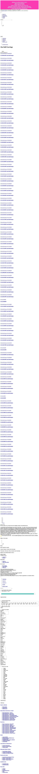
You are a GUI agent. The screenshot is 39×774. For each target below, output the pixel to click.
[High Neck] (2, 649)
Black (4, 695)
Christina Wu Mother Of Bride (7, 753)
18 (23, 602)
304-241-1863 (4, 10)
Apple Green (6, 670)
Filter (3, 51)
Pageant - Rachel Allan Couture (7, 758)
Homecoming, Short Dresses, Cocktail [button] (6, 710)
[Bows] (2, 635)
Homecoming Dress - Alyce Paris (8, 713)
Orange (5, 689)
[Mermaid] (2, 653)
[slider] (35, 594)
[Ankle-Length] (2, 642)
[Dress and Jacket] (3, 617)
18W (10, 603)
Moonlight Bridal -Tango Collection (8, 739)
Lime (4, 672)
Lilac (4, 680)
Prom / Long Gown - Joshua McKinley (9, 728)
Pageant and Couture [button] (4, 755)
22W (15, 603)
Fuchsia (5, 685)
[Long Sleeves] (3, 658)
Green (5, 671)
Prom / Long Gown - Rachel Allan (8, 731)
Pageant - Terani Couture (6, 759)
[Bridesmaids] (4, 612)
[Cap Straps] (3, 660)
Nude (4, 692)
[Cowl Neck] (2, 647)
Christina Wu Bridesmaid (6, 752)
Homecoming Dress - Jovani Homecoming (9, 715)
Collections (4, 579)
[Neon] (1, 631)
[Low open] (3, 627)
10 (15, 602)
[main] (19, 284)
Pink (4, 683)
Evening (3, 769)
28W (24, 603)
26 (31, 602)
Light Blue (5, 675)
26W (21, 603)
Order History (4, 566)
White (5, 698)
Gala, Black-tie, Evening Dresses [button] (6, 743)
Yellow (5, 668)
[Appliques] (2, 633)
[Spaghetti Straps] (3, 662)
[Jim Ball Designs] (6, 53)
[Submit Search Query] (11, 588)
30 (35, 602)
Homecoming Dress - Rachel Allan (8, 718)
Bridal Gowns (4, 708)
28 (33, 602)
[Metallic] (1, 630)
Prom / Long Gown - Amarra (7, 724)
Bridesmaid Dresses (5, 770)
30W (27, 603)
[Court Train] (2, 645)
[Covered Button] (3, 624)
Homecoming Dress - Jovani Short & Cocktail (10, 716)
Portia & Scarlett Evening (6, 746)
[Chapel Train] (2, 644)
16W (7, 603)
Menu (1, 36)
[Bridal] (4, 611)
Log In (3, 17)
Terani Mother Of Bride (6, 751)
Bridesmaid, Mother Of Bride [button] (5, 749)
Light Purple (6, 681)
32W (29, 603)
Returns (3, 557)
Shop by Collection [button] (3, 704)
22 (27, 602)
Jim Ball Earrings (5, 44)
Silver (4, 697)
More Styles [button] (2, 766)
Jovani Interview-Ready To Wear (8, 757)
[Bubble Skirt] (3, 620)
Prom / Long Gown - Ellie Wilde (8, 726)
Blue (4, 677)
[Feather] (2, 640)
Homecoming (4, 706)
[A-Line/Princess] (2, 651)
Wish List (3, 14)
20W (12, 603)
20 (25, 602)
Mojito (5, 669)
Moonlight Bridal (5, 738)
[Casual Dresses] (4, 613)
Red (4, 688)
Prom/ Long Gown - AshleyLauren (8, 725)
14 (19, 602)
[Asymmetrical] (2, 643)
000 (2, 602)
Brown (5, 694)
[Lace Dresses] (3, 618)
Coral (4, 690)
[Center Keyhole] (3, 622)
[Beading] (2, 634)
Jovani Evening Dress (6, 745)
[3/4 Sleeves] (3, 657)
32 (1, 603)
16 (21, 602)
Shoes (3, 771)
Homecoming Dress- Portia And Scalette (9, 717)
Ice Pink (5, 682)
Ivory (4, 691)
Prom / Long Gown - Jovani (7, 729)
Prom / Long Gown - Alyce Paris (8, 723)
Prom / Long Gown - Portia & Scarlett (9, 730)
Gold (4, 693)
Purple (5, 679)
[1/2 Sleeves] (3, 656)
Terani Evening (5, 747)
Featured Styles (5, 772)
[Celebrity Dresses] (3, 621)
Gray (4, 696)
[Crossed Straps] (3, 625)
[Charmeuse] (2, 638)
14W (4, 603)
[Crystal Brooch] (2, 636)
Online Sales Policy (5, 562)
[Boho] (3, 616)
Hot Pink (5, 684)
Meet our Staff (4, 586)
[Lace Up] (3, 626)
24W (18, 603)
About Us (4, 561)
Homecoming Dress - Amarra (7, 712)
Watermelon (6, 686)
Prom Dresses (4, 707)
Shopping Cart (4, 16)
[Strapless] (3, 663)
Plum (4, 687)
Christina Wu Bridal (6, 740)
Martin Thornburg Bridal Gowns (8, 737)
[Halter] (2, 648)
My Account (4, 15)
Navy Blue (5, 678)
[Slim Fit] (2, 654)
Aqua (4, 673)
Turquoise (5, 674)
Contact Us (4, 582)
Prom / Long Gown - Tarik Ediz (7, 732)
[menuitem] (20, 14)
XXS (32, 603)
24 (29, 602)
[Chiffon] (2, 639)
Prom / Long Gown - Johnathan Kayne (9, 727)
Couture (3, 768)
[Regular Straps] (3, 661)
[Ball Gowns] (3, 615)
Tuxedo (3, 584)
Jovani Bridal (4, 741)
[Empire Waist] (2, 652)
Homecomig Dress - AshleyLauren (8, 714)
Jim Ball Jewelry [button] (3, 761)
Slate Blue (5, 676)
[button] (4, 38)
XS (35, 603)
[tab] (19, 704)
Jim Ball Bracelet (5, 763)
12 (17, 602)
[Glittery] (1, 629)
